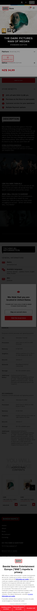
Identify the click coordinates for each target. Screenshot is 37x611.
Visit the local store (18, 318)
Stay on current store (18, 312)
